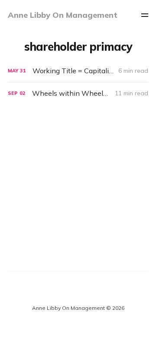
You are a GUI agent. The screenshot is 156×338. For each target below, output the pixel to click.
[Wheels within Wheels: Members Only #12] (78, 93)
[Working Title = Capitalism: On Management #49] (78, 71)
